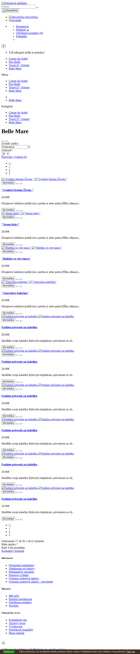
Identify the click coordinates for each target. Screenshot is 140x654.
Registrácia (22, 26)
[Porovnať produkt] (21, 183)
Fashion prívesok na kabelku (19, 327)
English (16, 20)
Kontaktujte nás (18, 619)
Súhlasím (9, 651)
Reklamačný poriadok (21, 571)
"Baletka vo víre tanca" (16, 258)
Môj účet (14, 595)
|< (10, 163)
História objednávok (20, 599)
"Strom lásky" (10, 224)
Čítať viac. (131, 651)
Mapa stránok (16, 633)
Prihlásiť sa (22, 29)
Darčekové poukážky (21, 629)
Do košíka (8, 210)
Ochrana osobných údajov (24, 578)
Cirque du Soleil (18, 58)
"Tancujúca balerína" (15, 293)
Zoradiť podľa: (10, 143)
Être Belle (14, 62)
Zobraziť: (6, 150)
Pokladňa (21, 36)
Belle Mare (15, 68)
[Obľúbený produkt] (17, 183)
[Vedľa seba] (2, 141)
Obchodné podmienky (21, 565)
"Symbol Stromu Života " (17, 190)
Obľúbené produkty (20, 602)
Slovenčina (31, 17)
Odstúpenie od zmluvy (22, 568)
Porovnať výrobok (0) (14, 156)
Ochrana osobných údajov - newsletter (31, 581)
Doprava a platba (18, 575)
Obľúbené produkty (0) (29, 33)
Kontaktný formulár (12, 550)
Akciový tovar (17, 623)
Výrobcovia (15, 626)
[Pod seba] (6, 141)
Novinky (14, 605)
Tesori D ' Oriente (19, 65)
